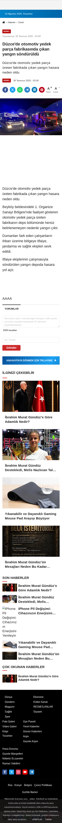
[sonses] (31, 772)
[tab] (11, 309)
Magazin (9, 706)
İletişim (28, 785)
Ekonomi (38, 697)
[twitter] (12, 90)
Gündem (9, 702)
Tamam (48, 819)
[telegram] (27, 90)
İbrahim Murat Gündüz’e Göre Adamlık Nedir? (28, 419)
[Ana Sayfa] (3, 23)
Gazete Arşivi (30, 741)
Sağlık (8, 711)
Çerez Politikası (43, 785)
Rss (10, 785)
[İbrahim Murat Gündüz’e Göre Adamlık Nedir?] (31, 396)
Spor (7, 716)
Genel (21, 22)
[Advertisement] (31, 159)
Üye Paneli (29, 721)
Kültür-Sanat (40, 702)
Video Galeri (9, 726)
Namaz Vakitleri (11, 763)
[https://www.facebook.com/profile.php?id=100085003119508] (4, 772)
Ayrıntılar (37, 819)
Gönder (11, 347)
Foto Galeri (8, 721)
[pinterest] (42, 90)
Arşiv (26, 736)
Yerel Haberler (31, 726)
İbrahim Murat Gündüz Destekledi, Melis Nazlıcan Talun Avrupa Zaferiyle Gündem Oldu (31, 468)
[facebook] (5, 90)
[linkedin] (34, 90)
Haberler (11, 22)
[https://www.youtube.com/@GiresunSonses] (25, 772)
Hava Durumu (10, 748)
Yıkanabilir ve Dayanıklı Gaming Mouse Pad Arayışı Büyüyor (30, 516)
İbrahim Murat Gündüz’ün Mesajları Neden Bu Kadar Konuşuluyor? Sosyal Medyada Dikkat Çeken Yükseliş (30, 564)
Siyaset (37, 711)
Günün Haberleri (32, 731)
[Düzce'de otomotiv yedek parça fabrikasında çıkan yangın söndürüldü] (31, 116)
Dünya (8, 697)
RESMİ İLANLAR (43, 706)
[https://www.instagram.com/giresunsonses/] (18, 772)
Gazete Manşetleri (12, 753)
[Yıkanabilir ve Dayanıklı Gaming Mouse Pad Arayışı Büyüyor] (31, 492)
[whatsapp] (20, 90)
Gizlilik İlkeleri (30, 792)
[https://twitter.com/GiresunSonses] (11, 772)
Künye (18, 785)
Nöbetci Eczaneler (12, 758)
